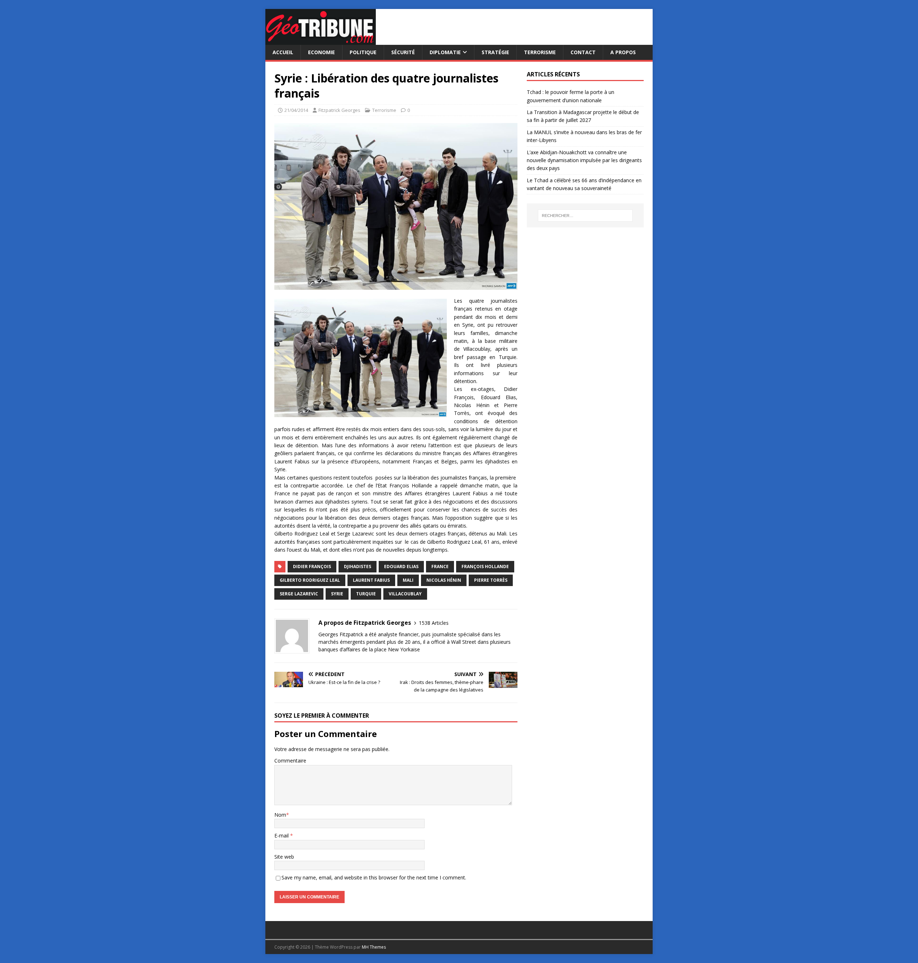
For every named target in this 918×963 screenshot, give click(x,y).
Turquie (366, 594)
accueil (283, 52)
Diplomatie (445, 52)
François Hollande (485, 566)
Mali (408, 580)
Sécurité (403, 52)
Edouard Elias (401, 566)
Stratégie (495, 52)
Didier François (312, 566)
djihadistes (357, 566)
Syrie (337, 594)
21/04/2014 (296, 110)
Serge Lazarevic (299, 594)
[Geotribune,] (320, 40)
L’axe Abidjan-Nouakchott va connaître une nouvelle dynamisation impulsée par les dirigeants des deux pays (584, 160)
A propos (623, 52)
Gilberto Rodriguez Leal (310, 580)
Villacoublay (405, 594)
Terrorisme (540, 52)
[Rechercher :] (585, 215)
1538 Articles (434, 622)
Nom (280, 814)
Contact (583, 52)
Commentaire (290, 760)
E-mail (282, 835)
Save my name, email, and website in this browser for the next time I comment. (373, 877)
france (440, 566)
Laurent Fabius (371, 580)
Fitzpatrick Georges (339, 110)
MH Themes (374, 947)
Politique (363, 52)
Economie (321, 52)
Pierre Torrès (490, 580)
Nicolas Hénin (443, 580)
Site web (284, 856)
